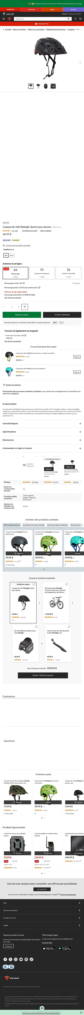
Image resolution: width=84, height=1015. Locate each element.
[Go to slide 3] (45, 86)
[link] (11, 231)
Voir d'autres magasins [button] (12, 298)
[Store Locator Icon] (4, 14)
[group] (8, 861)
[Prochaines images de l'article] (80, 63)
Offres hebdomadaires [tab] (12, 525)
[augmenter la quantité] (5, 307)
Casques (71, 29)
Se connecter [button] (42, 889)
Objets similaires (45, 231)
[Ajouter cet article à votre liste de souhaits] (24, 307)
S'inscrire (8, 946)
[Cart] (80, 19)
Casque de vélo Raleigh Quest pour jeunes (27, 226)
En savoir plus (47, 943)
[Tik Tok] (31, 959)
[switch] (26, 465)
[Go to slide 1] (30, 86)
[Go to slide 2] (38, 86)
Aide (4, 903)
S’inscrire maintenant (68, 894)
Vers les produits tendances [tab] (57, 525)
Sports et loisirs (19, 29)
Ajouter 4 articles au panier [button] (42, 675)
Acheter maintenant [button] (62, 315)
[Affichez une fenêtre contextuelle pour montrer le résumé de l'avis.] (20, 561)
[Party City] (73, 9)
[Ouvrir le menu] (4, 19)
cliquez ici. (15, 393)
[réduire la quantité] (19, 307)
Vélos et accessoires (36, 29)
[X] (10, 959)
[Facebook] (5, 959)
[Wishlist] (75, 19)
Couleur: (7, 249)
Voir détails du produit (29, 231)
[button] (68, 19)
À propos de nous (9, 918)
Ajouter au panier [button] (22, 315)
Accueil (8, 29)
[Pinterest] (26, 959)
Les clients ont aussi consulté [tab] (33, 525)
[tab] (15, 273)
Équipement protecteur (56, 29)
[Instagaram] (16, 959)
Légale (5, 925)
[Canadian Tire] (10, 9)
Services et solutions (10, 910)
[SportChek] (31, 9)
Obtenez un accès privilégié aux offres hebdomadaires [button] (40, 1013)
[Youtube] (21, 959)
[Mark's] (52, 9)
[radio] (6, 255)
